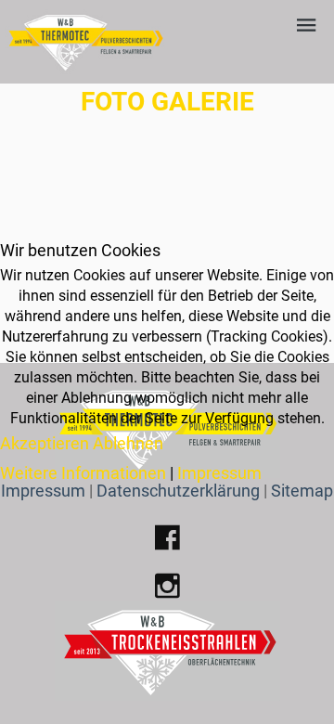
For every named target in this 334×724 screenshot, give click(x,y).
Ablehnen (128, 443)
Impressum (219, 473)
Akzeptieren (44, 443)
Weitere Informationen (83, 473)
